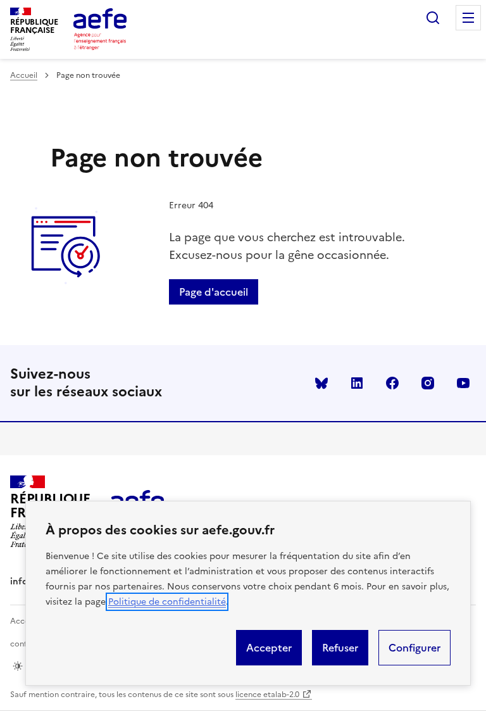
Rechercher (433, 17)
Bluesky (321, 383)
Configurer (414, 647)
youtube (463, 383)
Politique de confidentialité (167, 601)
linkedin (357, 383)
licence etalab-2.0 (267, 694)
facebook (392, 383)
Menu (468, 17)
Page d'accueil (213, 291)
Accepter (269, 647)
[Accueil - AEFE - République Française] (100, 29)
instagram (427, 383)
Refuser (340, 647)
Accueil (23, 75)
